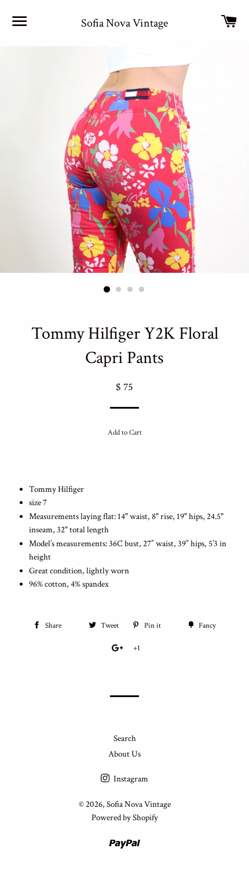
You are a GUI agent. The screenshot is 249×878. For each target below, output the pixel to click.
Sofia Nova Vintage (124, 23)
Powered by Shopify (124, 817)
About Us (124, 754)
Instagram (130, 778)
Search (124, 738)
